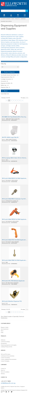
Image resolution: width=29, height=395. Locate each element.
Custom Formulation (5, 357)
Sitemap (3, 373)
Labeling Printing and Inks (6, 346)
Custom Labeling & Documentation (8, 359)
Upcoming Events (4, 329)
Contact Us (3, 368)
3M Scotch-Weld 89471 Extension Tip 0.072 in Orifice (14, 199)
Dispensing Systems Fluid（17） (8, 77)
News (2, 330)
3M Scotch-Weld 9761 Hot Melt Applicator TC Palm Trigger (14, 240)
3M (10, 67)
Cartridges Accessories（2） (7, 79)
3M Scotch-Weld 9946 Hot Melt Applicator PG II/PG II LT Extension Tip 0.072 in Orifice (14, 260)
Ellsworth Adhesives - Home (7, 18)
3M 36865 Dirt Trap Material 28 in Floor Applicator (14, 117)
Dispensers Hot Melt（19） (7, 83)
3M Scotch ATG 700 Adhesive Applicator (13, 281)
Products (17, 18)
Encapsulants (4, 343)
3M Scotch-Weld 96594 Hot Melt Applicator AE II (14, 219)
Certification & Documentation (7, 356)
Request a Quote (4, 327)
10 (26, 97)
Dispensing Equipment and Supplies (8, 345)
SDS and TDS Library (5, 354)
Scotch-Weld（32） (5, 93)
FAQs (2, 332)
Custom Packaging (5, 361)
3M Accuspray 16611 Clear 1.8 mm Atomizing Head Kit (14, 158)
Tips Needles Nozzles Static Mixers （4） (10, 75)
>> (22, 100)
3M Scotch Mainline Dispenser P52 (12, 301)
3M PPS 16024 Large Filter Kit (10, 137)
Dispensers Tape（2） (6, 87)
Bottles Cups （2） (5, 85)
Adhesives (3, 340)
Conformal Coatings (5, 341)
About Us (3, 370)
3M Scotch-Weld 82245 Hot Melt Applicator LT (14, 178)
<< (6, 100)
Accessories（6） (4, 81)
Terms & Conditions (5, 372)
